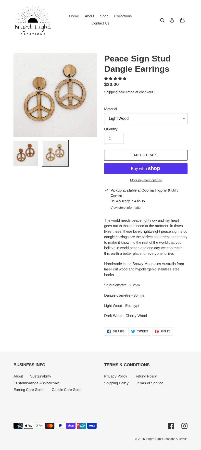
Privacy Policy (115, 376)
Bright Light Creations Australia (167, 439)
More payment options (146, 180)
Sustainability (40, 376)
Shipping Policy (116, 383)
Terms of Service (149, 383)
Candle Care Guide (67, 390)
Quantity (111, 129)
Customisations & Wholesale (36, 383)
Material (110, 109)
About (18, 376)
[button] (115, 78)
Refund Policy (146, 376)
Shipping (111, 92)
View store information (126, 207)
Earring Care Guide (28, 390)
